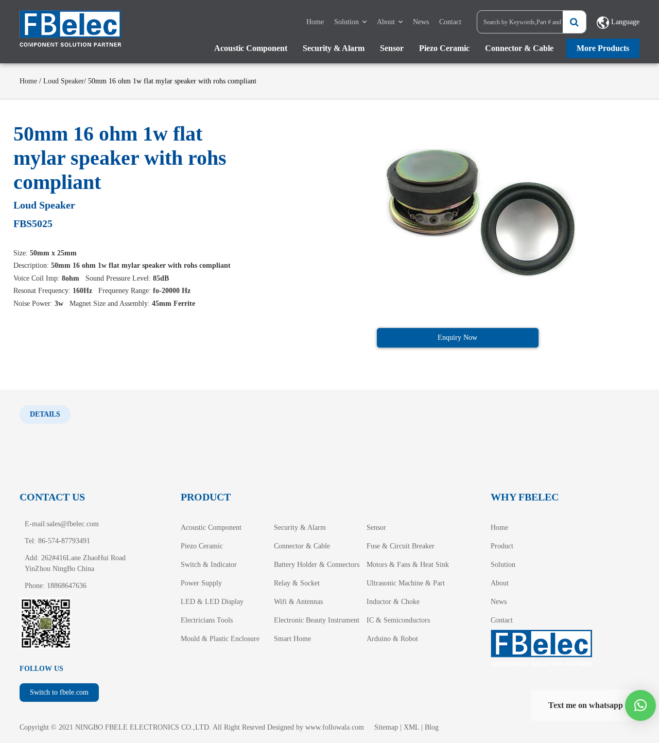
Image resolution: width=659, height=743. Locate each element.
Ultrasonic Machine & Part (406, 583)
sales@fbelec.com (73, 524)
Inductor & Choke (393, 602)
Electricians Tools (207, 620)
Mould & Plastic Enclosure (220, 639)
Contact (450, 22)
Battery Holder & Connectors (316, 564)
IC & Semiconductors (398, 620)
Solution (346, 22)
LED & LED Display (212, 602)
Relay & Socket (297, 583)
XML (411, 727)
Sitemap (386, 727)
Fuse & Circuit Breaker (401, 546)
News (421, 22)
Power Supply (201, 583)
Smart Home (292, 639)
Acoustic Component (250, 48)
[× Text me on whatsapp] (640, 705)
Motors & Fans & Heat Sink (408, 564)
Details (45, 414)
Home (315, 22)
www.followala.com (334, 727)
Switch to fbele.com (59, 692)
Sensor (392, 48)
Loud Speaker (63, 81)
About (386, 22)
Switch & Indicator (209, 564)
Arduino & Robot (392, 639)
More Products (603, 48)
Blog (432, 727)
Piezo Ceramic (444, 48)
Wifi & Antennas (298, 602)
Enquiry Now (457, 337)
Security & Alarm (334, 48)
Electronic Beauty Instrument (316, 620)
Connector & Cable (519, 48)
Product (502, 546)
